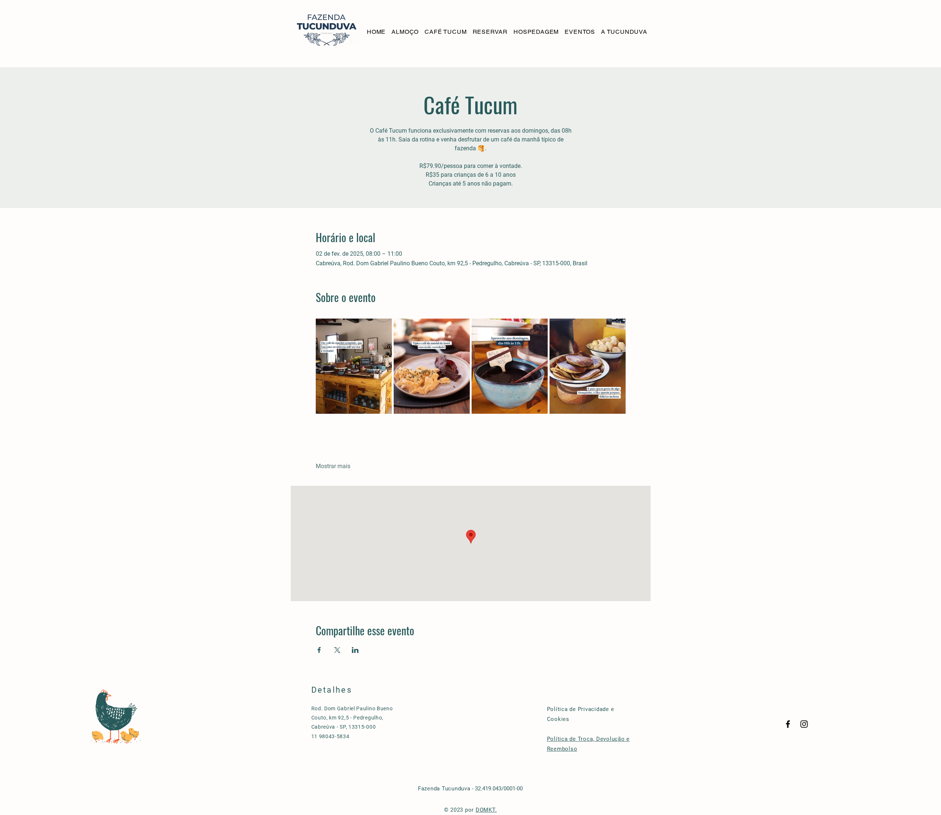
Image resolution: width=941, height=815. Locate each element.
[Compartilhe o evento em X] (337, 650)
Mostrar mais (333, 466)
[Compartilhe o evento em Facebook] (319, 650)
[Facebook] (788, 724)
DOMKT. (486, 810)
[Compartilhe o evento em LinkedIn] (355, 650)
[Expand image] (354, 366)
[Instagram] (804, 724)
